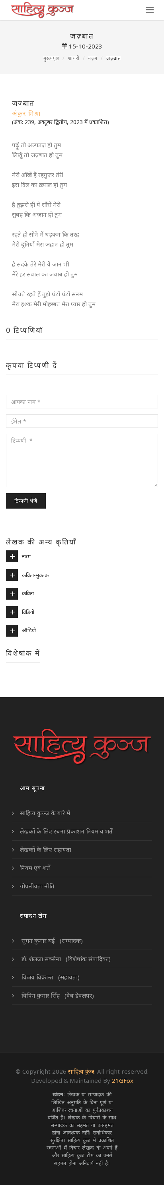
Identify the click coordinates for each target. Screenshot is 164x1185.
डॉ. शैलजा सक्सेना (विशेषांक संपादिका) (65, 959)
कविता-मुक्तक (35, 575)
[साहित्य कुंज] (42, 10)
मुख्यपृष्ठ (51, 58)
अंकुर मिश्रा (26, 113)
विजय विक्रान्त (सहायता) (50, 977)
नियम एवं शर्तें (35, 868)
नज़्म (93, 58)
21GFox (122, 1080)
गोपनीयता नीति (37, 886)
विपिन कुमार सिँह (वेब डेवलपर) (57, 995)
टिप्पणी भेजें (25, 500)
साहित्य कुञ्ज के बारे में (45, 813)
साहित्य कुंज (81, 1071)
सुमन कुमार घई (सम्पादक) (51, 940)
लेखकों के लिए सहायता (45, 849)
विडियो (28, 612)
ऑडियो (29, 630)
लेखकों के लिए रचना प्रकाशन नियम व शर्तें (66, 831)
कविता (28, 593)
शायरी (74, 58)
